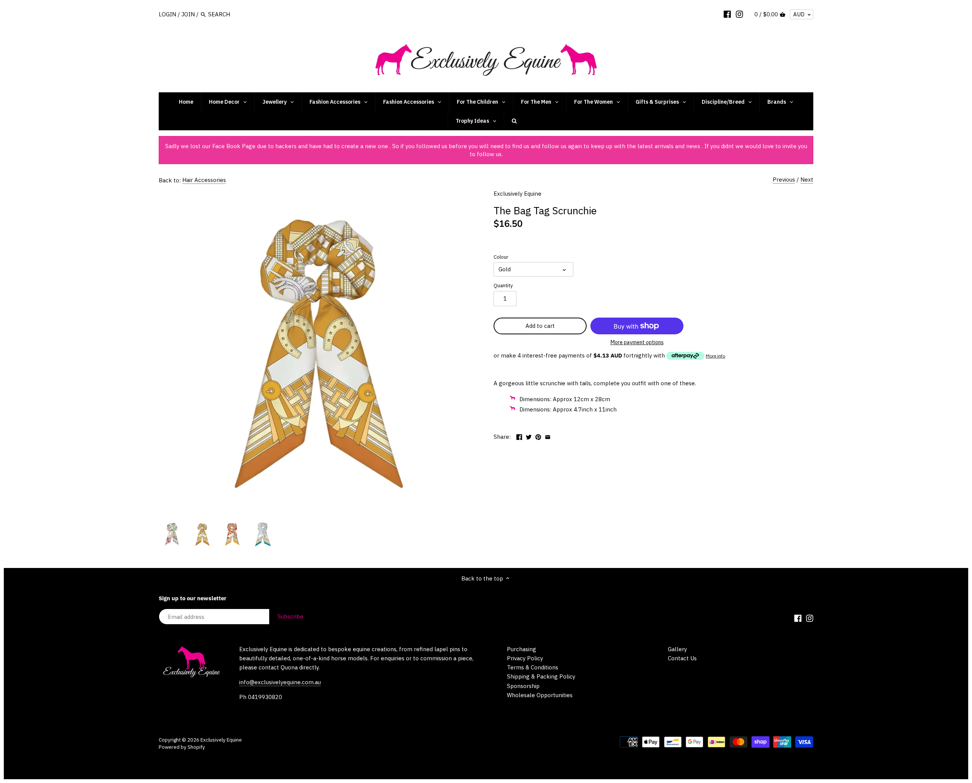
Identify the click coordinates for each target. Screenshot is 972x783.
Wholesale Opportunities (540, 695)
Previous (784, 179)
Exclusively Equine (517, 193)
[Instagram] (739, 14)
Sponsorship (523, 686)
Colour (501, 257)
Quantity (503, 285)
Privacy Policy (525, 658)
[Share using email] (548, 436)
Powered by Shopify (182, 746)
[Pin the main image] (538, 436)
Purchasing (521, 649)
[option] (172, 534)
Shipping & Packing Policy (541, 676)
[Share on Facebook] (519, 436)
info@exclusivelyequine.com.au (280, 682)
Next (806, 179)
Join (188, 14)
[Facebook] (727, 14)
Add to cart (540, 325)
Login (167, 14)
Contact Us (682, 658)
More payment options (637, 342)
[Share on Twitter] (529, 436)
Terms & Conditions (532, 667)
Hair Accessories (204, 179)
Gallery (677, 649)
